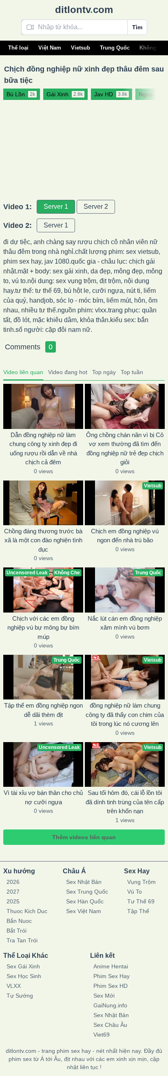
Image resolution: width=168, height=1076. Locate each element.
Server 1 (56, 206)
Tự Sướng (20, 995)
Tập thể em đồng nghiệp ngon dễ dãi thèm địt (43, 710)
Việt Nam (49, 48)
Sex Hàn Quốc (85, 901)
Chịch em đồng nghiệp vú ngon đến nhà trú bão (125, 536)
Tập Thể (138, 911)
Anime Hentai (110, 966)
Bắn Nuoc (19, 921)
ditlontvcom (84, 9)
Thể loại (18, 48)
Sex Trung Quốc (87, 891)
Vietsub (80, 48)
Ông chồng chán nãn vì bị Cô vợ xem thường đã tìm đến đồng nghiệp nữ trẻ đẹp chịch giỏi (125, 448)
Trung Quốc (115, 48)
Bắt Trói (17, 930)
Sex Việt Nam (83, 911)
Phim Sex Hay (111, 976)
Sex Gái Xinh (23, 966)
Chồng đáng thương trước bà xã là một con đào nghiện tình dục (43, 540)
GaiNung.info (110, 1005)
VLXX (14, 986)
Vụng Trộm (141, 882)
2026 (13, 882)
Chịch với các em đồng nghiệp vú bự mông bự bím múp (43, 627)
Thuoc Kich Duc (27, 911)
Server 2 (96, 206)
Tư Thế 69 (141, 901)
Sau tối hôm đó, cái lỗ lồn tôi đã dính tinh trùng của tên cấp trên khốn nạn (125, 801)
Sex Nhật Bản (84, 882)
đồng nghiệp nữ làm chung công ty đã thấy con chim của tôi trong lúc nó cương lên (125, 714)
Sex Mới (104, 995)
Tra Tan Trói (22, 940)
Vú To (134, 891)
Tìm (137, 27)
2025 (13, 901)
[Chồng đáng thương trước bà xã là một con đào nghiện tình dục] (43, 503)
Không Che (153, 48)
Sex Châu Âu (110, 1025)
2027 (13, 891)
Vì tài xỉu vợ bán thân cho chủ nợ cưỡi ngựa (43, 797)
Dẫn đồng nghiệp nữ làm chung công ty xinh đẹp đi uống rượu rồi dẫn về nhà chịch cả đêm (43, 448)
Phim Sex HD (110, 986)
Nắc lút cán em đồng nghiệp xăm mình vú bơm (125, 623)
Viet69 (101, 1034)
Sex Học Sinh (24, 976)
